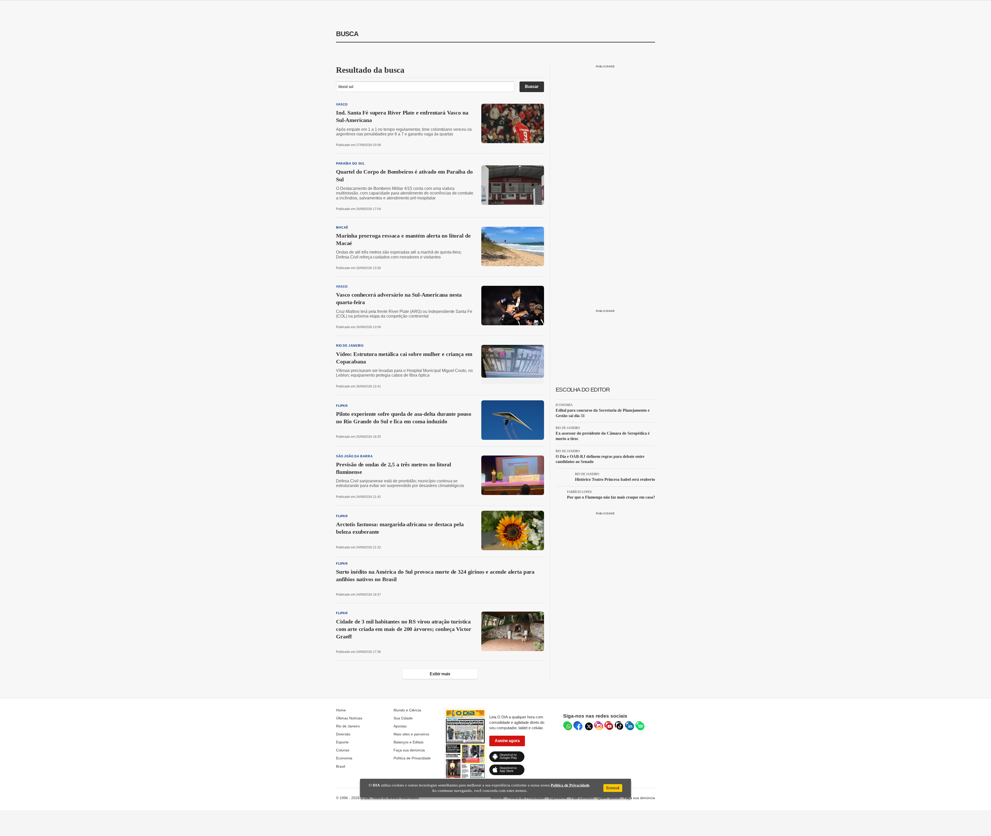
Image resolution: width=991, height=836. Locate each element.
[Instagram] (598, 725)
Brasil (340, 766)
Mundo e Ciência (407, 710)
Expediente (558, 798)
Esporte (342, 742)
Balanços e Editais (408, 742)
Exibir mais (440, 674)
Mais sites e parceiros (411, 734)
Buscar (532, 86)
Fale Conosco (582, 798)
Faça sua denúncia (409, 750)
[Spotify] (639, 725)
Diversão (343, 734)
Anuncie (497, 798)
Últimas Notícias (349, 718)
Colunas (342, 750)
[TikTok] (618, 725)
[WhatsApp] (567, 725)
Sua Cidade (403, 718)
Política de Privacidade (412, 758)
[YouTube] (608, 725)
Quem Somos (608, 798)
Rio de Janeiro (348, 726)
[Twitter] (588, 725)
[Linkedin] (629, 725)
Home (341, 710)
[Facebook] (577, 725)
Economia (344, 758)
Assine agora (507, 740)
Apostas (400, 726)
